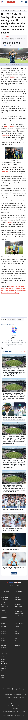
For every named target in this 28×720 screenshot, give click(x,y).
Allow (16, 18)
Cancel (23, 18)
